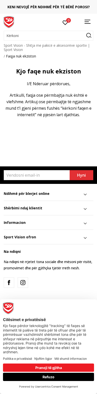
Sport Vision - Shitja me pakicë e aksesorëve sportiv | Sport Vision (47, 47)
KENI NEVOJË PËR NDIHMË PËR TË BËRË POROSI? (48, 7)
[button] (48, 36)
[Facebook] (9, 283)
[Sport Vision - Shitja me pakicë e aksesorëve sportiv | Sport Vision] (9, 21)
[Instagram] (23, 283)
